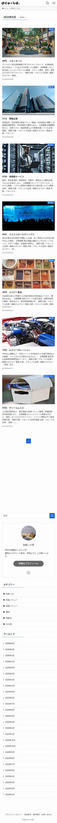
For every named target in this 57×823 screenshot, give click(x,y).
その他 (9, 624)
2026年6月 (10, 649)
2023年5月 (10, 776)
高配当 (9, 618)
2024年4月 (10, 722)
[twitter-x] (28, 572)
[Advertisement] (28, 480)
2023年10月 (10, 746)
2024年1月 (10, 734)
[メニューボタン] (54, 3)
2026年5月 (10, 655)
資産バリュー (12, 606)
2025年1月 (10, 686)
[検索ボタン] (47, 3)
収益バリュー (12, 600)
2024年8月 (10, 698)
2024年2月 (10, 728)
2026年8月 (10, 643)
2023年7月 (10, 764)
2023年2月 (10, 794)
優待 (8, 612)
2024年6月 (10, 710)
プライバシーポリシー (14, 814)
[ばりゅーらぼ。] (10, 3)
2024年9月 (10, 692)
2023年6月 (10, 770)
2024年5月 (10, 716)
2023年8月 (10, 758)
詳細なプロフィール (28, 563)
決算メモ (10, 594)
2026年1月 (10, 661)
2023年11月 (10, 740)
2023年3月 (10, 788)
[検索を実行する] (52, 515)
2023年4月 (10, 782)
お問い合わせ (46, 814)
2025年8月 (10, 667)
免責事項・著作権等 (32, 814)
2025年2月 (10, 680)
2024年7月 (10, 704)
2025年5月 (10, 674)
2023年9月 (10, 752)
